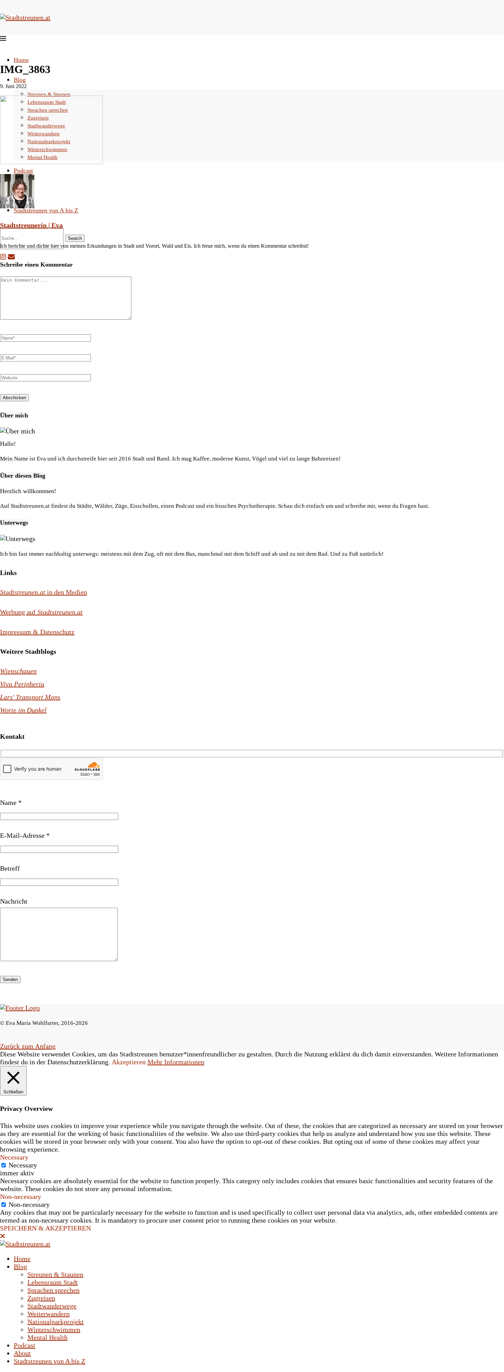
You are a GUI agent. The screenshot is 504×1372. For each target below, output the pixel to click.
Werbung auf (41, 612)
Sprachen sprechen (53, 1290)
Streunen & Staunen (48, 94)
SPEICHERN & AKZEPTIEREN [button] (45, 1228)
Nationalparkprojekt (55, 1321)
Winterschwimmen (53, 1329)
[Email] (11, 257)
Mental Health (47, 1337)
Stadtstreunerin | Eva (31, 225)
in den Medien (43, 592)
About (22, 1353)
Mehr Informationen (175, 1062)
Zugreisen (41, 1298)
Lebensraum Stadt (52, 1282)
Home (21, 60)
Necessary (23, 1165)
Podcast (23, 170)
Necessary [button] (14, 1157)
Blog (20, 79)
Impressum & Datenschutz (37, 632)
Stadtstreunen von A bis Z (46, 210)
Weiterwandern (48, 1314)
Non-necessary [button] (20, 1196)
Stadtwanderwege (51, 1306)
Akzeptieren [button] (129, 1062)
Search (75, 238)
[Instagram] (3, 257)
